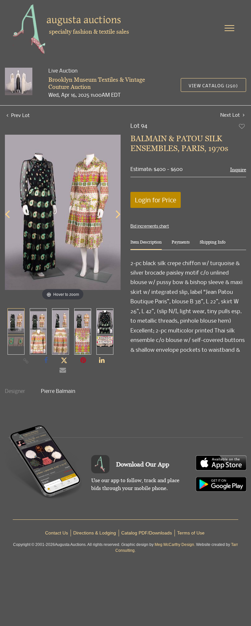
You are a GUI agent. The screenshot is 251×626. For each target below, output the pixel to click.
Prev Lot (20, 115)
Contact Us (56, 532)
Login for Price (155, 199)
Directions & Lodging (94, 532)
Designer (15, 391)
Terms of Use (191, 532)
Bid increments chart (149, 226)
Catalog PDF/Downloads (146, 532)
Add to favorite (242, 126)
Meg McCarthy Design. (175, 544)
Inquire (238, 169)
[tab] (146, 245)
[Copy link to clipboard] (26, 360)
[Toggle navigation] (229, 28)
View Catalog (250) (213, 85)
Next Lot (230, 115)
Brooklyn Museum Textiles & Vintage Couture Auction (96, 83)
